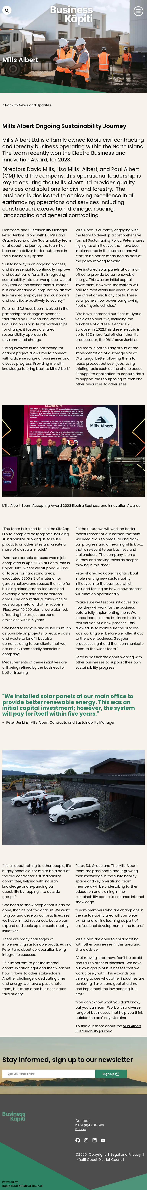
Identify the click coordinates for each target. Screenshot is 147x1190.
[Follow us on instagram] (86, 1140)
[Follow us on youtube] (103, 1140)
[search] (6, 10)
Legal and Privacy (126, 1154)
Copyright (97, 1154)
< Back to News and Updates (26, 105)
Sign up (108, 1074)
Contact (82, 1120)
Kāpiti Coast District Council (100, 1159)
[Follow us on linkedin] (94, 1140)
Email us (80, 1129)
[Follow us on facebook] (77, 1140)
